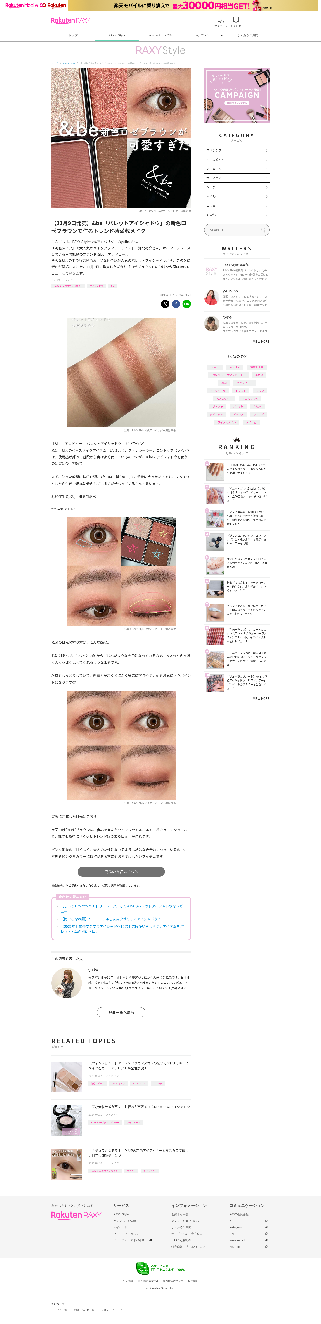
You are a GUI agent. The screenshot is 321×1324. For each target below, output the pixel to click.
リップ (260, 391)
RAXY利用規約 (181, 1240)
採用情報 (193, 1280)
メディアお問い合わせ (185, 1221)
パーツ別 (238, 406)
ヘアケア (212, 187)
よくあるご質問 (247, 35)
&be (112, 286)
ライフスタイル (226, 422)
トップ (73, 35)
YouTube (234, 1246)
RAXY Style (116, 35)
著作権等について (173, 1280)
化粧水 (257, 406)
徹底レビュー (97, 1083)
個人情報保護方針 (147, 1280)
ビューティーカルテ (126, 1233)
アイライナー (150, 1171)
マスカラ (157, 1083)
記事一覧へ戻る (121, 1012)
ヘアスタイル (224, 398)
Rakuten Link (237, 1240)
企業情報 (128, 1280)
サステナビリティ (111, 1310)
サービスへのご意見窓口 (187, 1233)
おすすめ (235, 367)
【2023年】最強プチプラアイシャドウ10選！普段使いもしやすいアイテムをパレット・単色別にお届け (122, 929)
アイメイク (68, 280)
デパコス (238, 414)
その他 (211, 214)
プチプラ (217, 406)
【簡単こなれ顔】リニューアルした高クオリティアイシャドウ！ (110, 918)
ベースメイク (215, 159)
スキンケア (214, 150)
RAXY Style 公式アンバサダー (68, 286)
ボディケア (213, 178)
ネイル (211, 196)
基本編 (259, 375)
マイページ (120, 1227)
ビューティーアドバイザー (130, 1240)
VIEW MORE (260, 341)
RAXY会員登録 (239, 1214)
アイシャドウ (96, 286)
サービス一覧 (59, 1310)
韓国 (224, 383)
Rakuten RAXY (70, 20)
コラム (211, 205)
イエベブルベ (139, 1083)
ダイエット (216, 414)
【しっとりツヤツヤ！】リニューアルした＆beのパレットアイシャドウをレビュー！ (121, 908)
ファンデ (259, 414)
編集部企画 (256, 367)
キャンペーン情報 (160, 35)
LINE (232, 1233)
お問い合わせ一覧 (84, 1310)
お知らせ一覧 (179, 1214)
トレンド (241, 391)
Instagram (235, 1227)
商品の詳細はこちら (121, 871)
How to (215, 367)
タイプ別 (251, 422)
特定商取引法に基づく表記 (188, 1246)
